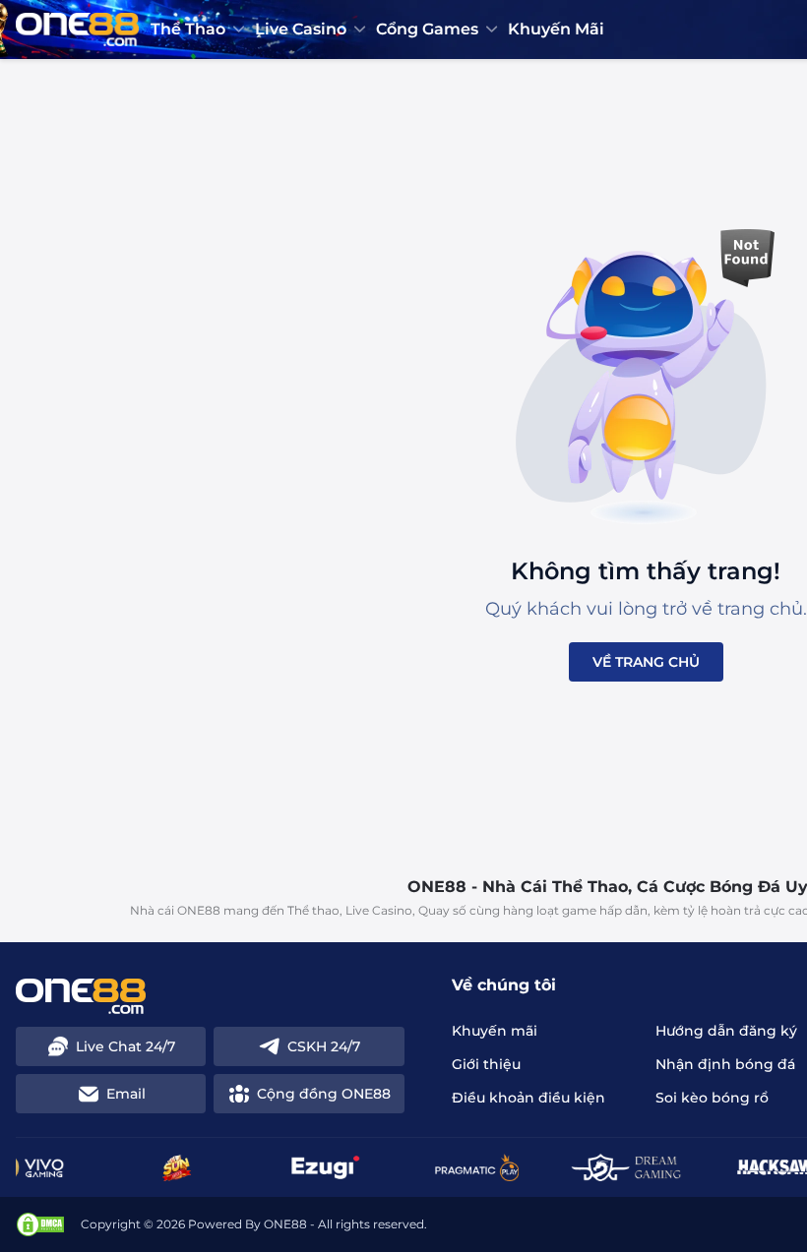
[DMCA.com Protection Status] (40, 1224)
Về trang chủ (646, 662)
